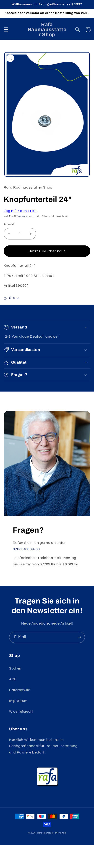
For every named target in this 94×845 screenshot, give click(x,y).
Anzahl (9, 224)
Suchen (15, 668)
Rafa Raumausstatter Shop (51, 833)
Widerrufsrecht (21, 711)
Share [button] (14, 298)
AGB (13, 679)
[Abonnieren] (79, 637)
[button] (6, 29)
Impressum (18, 701)
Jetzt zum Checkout (47, 251)
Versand (23, 216)
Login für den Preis (20, 211)
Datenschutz (19, 690)
